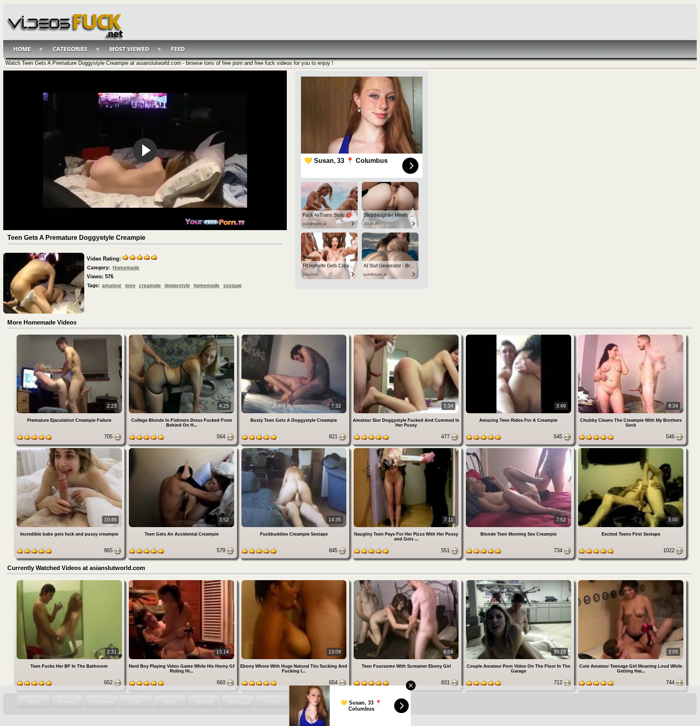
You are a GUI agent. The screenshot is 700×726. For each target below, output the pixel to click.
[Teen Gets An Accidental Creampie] (182, 449)
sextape (232, 285)
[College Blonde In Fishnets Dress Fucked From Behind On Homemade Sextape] (182, 336)
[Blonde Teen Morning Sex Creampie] (519, 449)
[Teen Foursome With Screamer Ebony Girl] (407, 582)
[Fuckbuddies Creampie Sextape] (295, 449)
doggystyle (177, 285)
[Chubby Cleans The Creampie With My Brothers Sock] (631, 336)
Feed (178, 49)
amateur (112, 285)
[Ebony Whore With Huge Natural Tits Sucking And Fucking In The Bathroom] (295, 582)
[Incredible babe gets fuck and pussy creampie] (70, 449)
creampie (150, 285)
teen (130, 285)
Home (22, 49)
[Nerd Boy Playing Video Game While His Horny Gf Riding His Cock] (182, 582)
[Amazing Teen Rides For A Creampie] (519, 336)
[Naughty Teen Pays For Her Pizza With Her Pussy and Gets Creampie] (407, 449)
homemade (207, 285)
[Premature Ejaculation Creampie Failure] (70, 336)
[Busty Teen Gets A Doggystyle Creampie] (295, 336)
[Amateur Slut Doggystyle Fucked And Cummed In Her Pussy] (407, 336)
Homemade (126, 268)
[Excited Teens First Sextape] (631, 449)
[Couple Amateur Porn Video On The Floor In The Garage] (519, 582)
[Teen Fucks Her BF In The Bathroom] (70, 582)
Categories (70, 49)
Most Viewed (129, 49)
